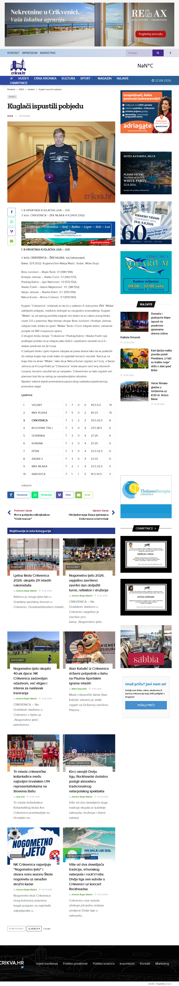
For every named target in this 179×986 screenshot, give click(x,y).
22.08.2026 (128, 342)
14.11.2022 (24, 115)
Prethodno (17, 928)
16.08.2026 (47, 591)
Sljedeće (33, 928)
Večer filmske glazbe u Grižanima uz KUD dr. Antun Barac (160, 391)
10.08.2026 (34, 796)
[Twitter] (22, 967)
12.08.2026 (47, 698)
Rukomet (17, 567)
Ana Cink (20, 796)
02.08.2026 (102, 796)
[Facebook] (170, 53)
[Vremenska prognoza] (154, 65)
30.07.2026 (47, 889)
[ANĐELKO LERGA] (146, 554)
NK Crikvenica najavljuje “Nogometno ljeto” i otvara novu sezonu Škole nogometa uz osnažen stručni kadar (33, 874)
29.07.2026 (102, 894)
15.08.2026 (102, 595)
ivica (10, 116)
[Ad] (89, 24)
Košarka (17, 763)
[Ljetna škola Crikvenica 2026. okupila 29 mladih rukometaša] (33, 557)
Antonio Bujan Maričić (26, 591)
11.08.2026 (96, 689)
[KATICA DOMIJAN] (146, 597)
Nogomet (73, 567)
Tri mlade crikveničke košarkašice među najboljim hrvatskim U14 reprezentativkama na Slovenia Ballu (31, 781)
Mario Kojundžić (79, 689)
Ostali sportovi (78, 660)
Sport (12, 97)
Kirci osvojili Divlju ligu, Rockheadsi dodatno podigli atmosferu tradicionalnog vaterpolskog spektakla (88, 781)
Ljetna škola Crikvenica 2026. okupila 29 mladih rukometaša (32, 580)
